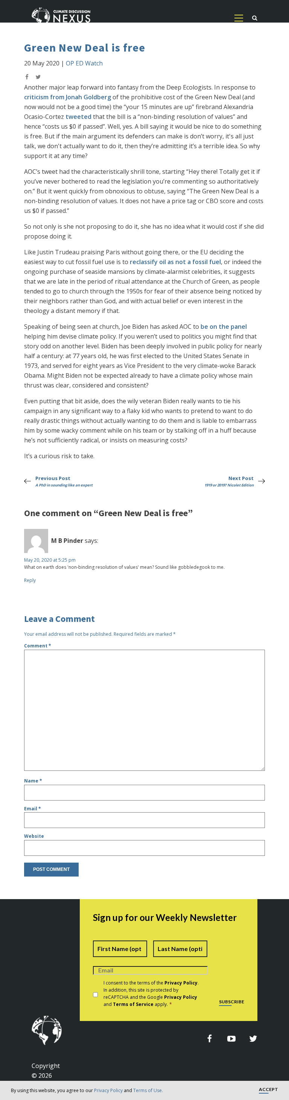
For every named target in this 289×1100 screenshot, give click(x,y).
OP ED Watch (84, 63)
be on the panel (224, 326)
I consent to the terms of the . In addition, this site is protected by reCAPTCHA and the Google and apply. (151, 994)
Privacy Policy (108, 1090)
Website (34, 836)
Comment (37, 646)
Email (32, 808)
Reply (30, 580)
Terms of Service (133, 1004)
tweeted (78, 116)
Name (33, 781)
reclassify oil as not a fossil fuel (175, 262)
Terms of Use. (148, 1090)
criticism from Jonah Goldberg (67, 97)
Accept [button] (268, 1089)
